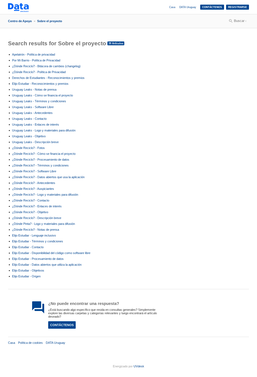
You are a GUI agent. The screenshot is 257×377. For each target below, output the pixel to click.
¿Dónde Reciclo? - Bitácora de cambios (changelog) (46, 66)
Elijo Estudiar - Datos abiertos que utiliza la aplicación (47, 264)
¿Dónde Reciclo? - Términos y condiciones (40, 165)
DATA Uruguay (187, 7)
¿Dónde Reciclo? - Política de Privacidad (39, 72)
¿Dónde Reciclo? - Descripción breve (36, 218)
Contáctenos (212, 7)
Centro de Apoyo (20, 21)
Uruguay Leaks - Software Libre (33, 107)
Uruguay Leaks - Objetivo (29, 136)
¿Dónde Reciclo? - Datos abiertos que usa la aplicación (48, 177)
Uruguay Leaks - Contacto (29, 118)
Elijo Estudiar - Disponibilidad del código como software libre (51, 253)
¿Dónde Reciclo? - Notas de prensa (35, 229)
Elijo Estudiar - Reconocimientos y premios (40, 83)
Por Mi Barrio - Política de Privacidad (36, 60)
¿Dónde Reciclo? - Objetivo (30, 212)
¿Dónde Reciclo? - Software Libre (34, 171)
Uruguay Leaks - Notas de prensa (34, 89)
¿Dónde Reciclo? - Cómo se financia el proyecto (43, 153)
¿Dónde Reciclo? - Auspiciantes (33, 188)
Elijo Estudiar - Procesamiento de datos (38, 258)
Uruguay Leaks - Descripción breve (35, 142)
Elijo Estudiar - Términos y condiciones (37, 241)
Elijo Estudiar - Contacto (28, 247)
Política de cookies (30, 342)
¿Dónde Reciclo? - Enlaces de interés (37, 206)
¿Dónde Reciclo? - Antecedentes (33, 183)
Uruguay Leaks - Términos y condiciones (39, 101)
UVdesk (139, 366)
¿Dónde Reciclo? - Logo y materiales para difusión (45, 194)
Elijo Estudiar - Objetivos (28, 270)
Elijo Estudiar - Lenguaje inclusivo (34, 235)
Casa (172, 7)
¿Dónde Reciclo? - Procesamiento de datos (40, 159)
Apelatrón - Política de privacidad (33, 54)
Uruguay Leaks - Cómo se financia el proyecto (42, 95)
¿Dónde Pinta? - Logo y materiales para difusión (43, 223)
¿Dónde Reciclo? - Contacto (30, 200)
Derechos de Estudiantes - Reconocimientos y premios (48, 78)
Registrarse (237, 7)
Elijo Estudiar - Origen (26, 276)
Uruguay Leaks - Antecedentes (32, 113)
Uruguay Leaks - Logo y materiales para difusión (43, 130)
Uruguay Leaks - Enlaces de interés (35, 124)
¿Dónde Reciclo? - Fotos (28, 148)
